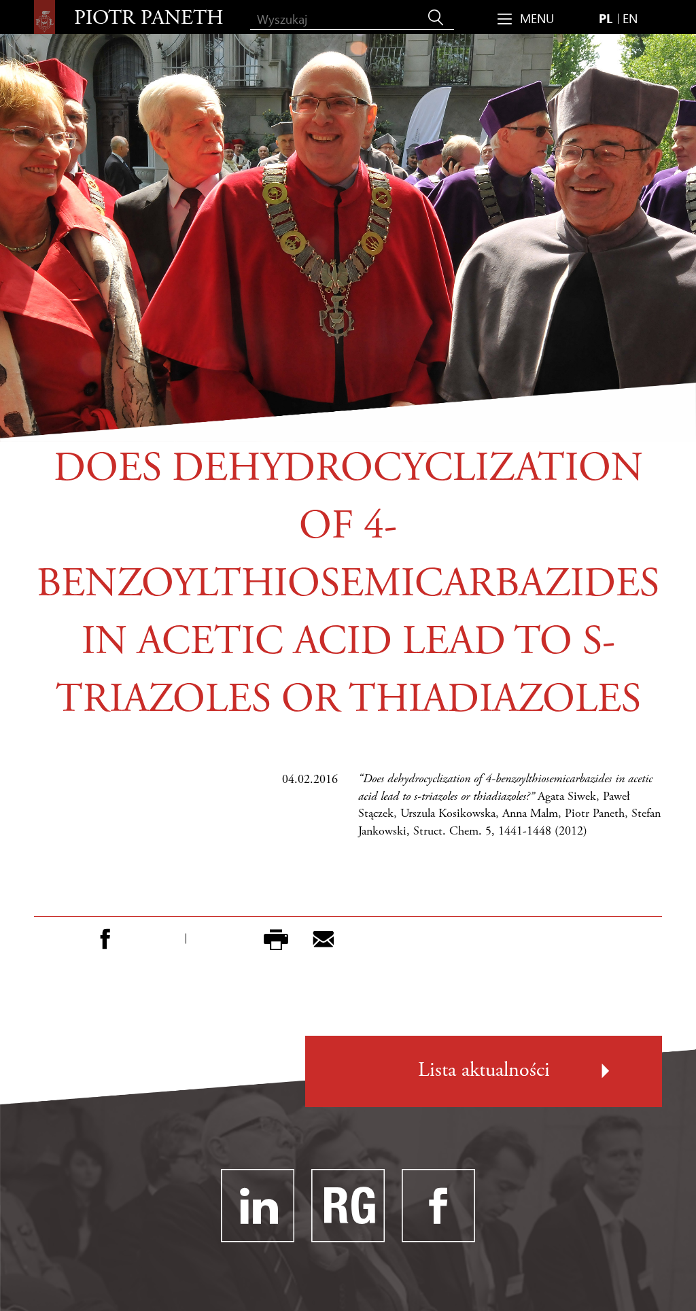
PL (605, 18)
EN (630, 18)
